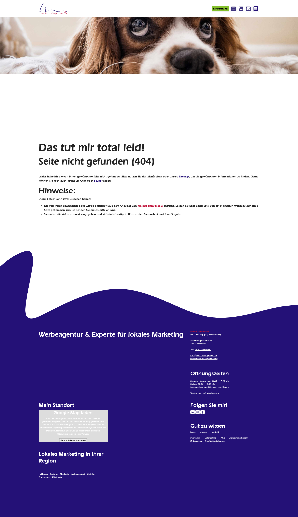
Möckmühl (57, 477)
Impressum (195, 438)
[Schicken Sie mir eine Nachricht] (248, 9)
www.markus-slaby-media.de (203, 358)
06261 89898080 (203, 349)
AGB (223, 438)
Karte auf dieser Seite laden (73, 440)
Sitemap (184, 176)
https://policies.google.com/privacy (73, 434)
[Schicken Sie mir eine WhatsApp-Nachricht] (233, 9)
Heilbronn (43, 474)
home (193, 432)
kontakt (215, 432)
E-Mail (98, 180)
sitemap (204, 432)
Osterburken (44, 477)
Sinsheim (54, 474)
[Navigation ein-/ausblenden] (256, 9)
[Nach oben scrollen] (290, 509)
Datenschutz (211, 438)
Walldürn (91, 474)
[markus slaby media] (53, 8)
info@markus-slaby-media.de (203, 355)
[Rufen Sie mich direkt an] (241, 9)
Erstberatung (220, 8)
